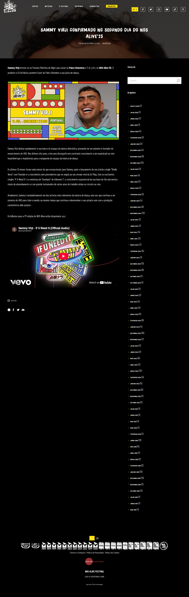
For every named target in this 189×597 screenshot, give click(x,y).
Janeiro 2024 (135, 258)
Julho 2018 (134, 497)
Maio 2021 (133, 421)
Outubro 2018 (135, 491)
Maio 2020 (133, 428)
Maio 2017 (133, 510)
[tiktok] (175, 9)
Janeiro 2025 (134, 201)
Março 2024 (134, 245)
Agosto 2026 (134, 106)
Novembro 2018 (135, 485)
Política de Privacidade (95, 552)
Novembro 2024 (135, 213)
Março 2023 (134, 314)
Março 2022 (134, 371)
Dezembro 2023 (135, 264)
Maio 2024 (133, 232)
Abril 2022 (134, 365)
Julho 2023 (134, 289)
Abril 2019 (133, 453)
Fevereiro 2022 (135, 377)
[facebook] (143, 9)
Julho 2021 (134, 409)
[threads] (183, 9)
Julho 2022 (134, 346)
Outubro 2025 (135, 163)
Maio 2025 (133, 175)
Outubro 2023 (135, 276)
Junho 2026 (134, 119)
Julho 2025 (134, 169)
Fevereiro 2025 (135, 194)
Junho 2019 (134, 440)
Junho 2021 (134, 415)
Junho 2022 (134, 352)
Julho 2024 (134, 220)
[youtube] (167, 9)
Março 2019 (134, 459)
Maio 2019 (133, 447)
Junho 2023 (134, 295)
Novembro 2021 (135, 396)
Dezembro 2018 (135, 478)
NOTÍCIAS (107, 43)
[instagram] (159, 9)
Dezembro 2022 (135, 333)
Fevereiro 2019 (135, 466)
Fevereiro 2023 (135, 320)
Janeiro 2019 (134, 472)
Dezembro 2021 (135, 390)
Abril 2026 (134, 125)
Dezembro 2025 (135, 150)
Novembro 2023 (135, 270)
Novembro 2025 (135, 157)
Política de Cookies (112, 552)
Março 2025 (134, 188)
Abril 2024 (134, 239)
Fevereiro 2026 (135, 138)
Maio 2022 (133, 358)
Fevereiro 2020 (135, 434)
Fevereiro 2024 (135, 251)
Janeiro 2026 (134, 144)
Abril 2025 (134, 182)
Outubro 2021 (135, 402)
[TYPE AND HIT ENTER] (178, 80)
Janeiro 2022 (134, 384)
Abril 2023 (134, 308)
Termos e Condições (77, 552)
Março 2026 (134, 131)
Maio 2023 (133, 302)
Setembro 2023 (135, 283)
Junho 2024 (134, 226)
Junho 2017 (134, 503)
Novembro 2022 (135, 339)
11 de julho (91, 67)
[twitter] (151, 9)
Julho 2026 (134, 112)
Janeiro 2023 (134, 327)
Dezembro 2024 (135, 207)
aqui (64, 216)
